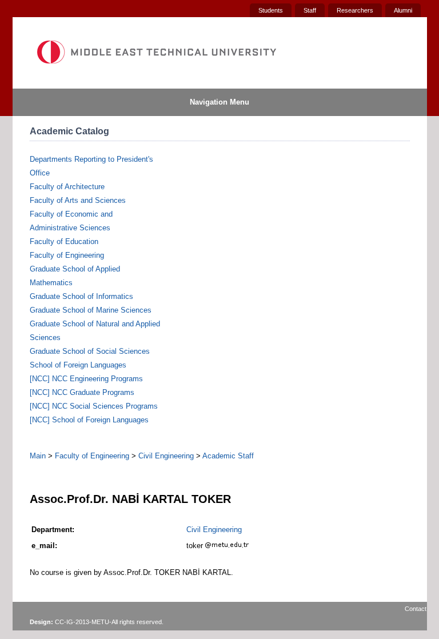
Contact (415, 609)
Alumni (403, 10)
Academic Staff (228, 456)
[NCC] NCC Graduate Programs (82, 392)
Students (270, 10)
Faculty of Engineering (67, 255)
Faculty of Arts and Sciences (78, 200)
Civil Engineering (166, 456)
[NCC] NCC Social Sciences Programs (94, 406)
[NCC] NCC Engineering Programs (86, 378)
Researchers (355, 10)
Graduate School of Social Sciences (90, 351)
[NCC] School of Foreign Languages (89, 420)
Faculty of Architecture (67, 186)
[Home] (156, 52)
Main (38, 456)
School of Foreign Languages (78, 365)
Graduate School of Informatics (81, 296)
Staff (310, 10)
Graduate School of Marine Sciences (90, 310)
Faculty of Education (64, 241)
